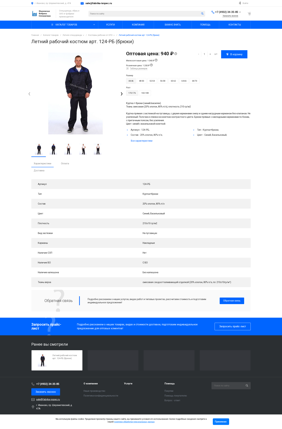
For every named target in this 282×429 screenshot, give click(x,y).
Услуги (128, 383)
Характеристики (42, 163)
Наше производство (94, 391)
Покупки (168, 391)
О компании (91, 383)
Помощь (169, 383)
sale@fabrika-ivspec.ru (98, 3)
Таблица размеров (138, 68)
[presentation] (29, 93)
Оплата (65, 163)
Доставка (39, 170)
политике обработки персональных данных (134, 422)
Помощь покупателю (175, 395)
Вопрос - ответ (172, 400)
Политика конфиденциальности (101, 395)
